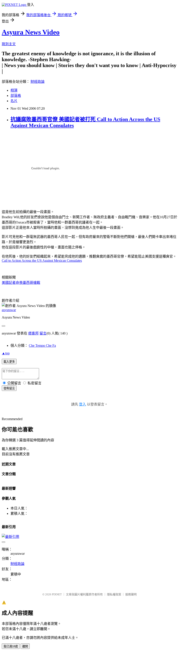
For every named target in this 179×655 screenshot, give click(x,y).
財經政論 (38, 81)
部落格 (15, 95)
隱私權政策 (114, 594)
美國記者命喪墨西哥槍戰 (21, 282)
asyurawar (9, 310)
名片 (13, 101)
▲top (6, 353)
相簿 (13, 90)
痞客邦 (33, 333)
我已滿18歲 (10, 646)
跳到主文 (9, 44)
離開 (25, 646)
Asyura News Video (31, 32)
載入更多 (9, 361)
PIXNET (57, 594)
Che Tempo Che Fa (42, 345)
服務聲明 (131, 594)
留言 (43, 333)
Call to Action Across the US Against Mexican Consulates (42, 260)
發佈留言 (9, 388)
